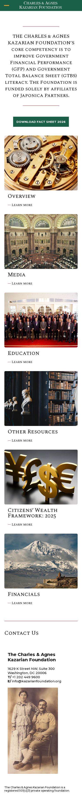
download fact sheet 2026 (41, 121)
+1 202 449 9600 (26, 677)
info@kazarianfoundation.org (36, 681)
